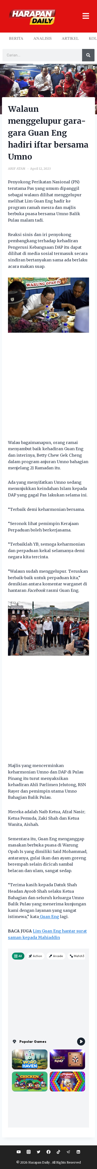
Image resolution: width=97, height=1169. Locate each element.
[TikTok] (58, 1152)
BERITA (16, 38)
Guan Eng (49, 916)
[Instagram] (29, 1152)
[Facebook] (48, 1152)
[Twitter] (39, 1152)
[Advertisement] (48, 389)
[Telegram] (68, 1152)
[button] (83, 16)
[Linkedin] (78, 1152)
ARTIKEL (70, 38)
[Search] (88, 55)
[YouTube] (19, 1152)
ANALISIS (42, 38)
